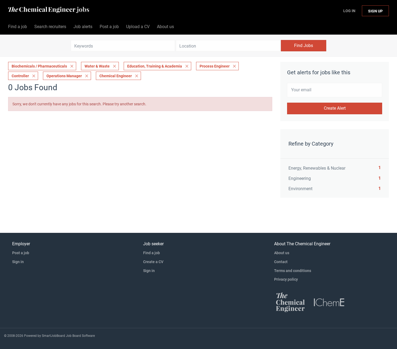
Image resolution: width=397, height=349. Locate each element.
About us (281, 253)
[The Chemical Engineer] (290, 302)
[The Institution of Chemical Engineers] (329, 302)
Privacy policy (286, 279)
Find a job (151, 253)
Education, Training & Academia (154, 66)
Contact (281, 262)
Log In (349, 11)
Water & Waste (97, 66)
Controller (20, 76)
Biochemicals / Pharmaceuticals (39, 66)
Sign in (18, 262)
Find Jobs (303, 45)
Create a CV (153, 262)
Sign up (375, 11)
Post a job (20, 253)
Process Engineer (215, 66)
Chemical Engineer (115, 76)
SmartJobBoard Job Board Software (68, 336)
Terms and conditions (292, 271)
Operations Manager (64, 76)
